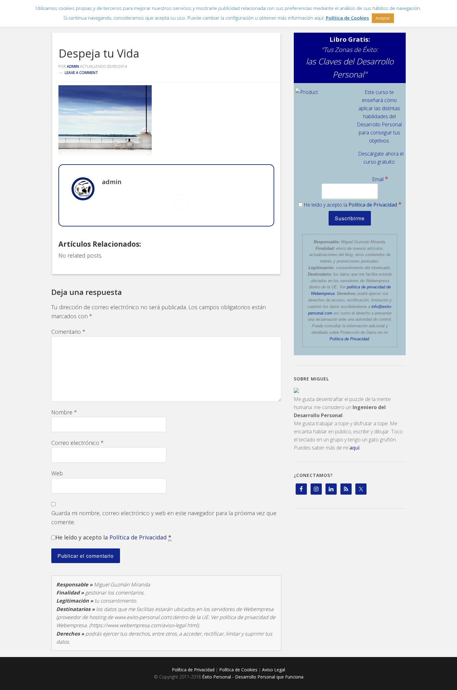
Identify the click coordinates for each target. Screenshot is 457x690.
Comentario (68, 331)
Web (57, 473)
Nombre (64, 412)
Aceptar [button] (383, 18)
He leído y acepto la (113, 537)
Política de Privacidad (138, 537)
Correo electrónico (77, 442)
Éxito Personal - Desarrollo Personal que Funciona (252, 677)
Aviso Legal (273, 670)
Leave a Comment (81, 72)
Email (380, 179)
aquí (354, 447)
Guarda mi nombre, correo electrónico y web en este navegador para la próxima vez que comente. (163, 517)
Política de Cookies (238, 670)
